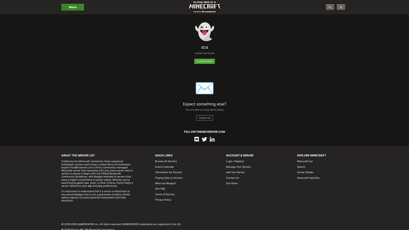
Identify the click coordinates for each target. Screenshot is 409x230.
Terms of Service (164, 194)
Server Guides (305, 172)
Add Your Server (235, 172)
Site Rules (232, 183)
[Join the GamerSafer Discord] (197, 139)
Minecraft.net (305, 161)
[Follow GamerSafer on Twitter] (204, 139)
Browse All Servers (166, 161)
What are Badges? (165, 183)
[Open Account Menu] (341, 7)
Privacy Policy (163, 199)
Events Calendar (164, 166)
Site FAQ (160, 188)
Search (301, 166)
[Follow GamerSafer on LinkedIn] (212, 139)
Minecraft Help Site (308, 177)
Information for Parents (168, 172)
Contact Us (232, 177)
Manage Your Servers (238, 166)
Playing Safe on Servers (169, 177)
